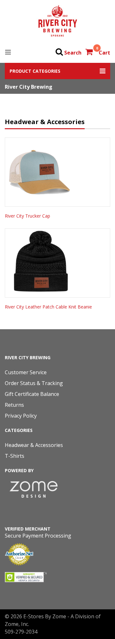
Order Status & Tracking (34, 383)
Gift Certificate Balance (32, 394)
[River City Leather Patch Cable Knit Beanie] (57, 263)
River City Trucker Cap (27, 216)
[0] (89, 52)
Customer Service (26, 372)
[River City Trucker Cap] (57, 172)
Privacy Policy (21, 415)
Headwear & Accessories (34, 445)
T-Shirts (14, 455)
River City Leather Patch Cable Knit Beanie (48, 307)
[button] (57, 71)
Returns (14, 404)
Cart (104, 52)
